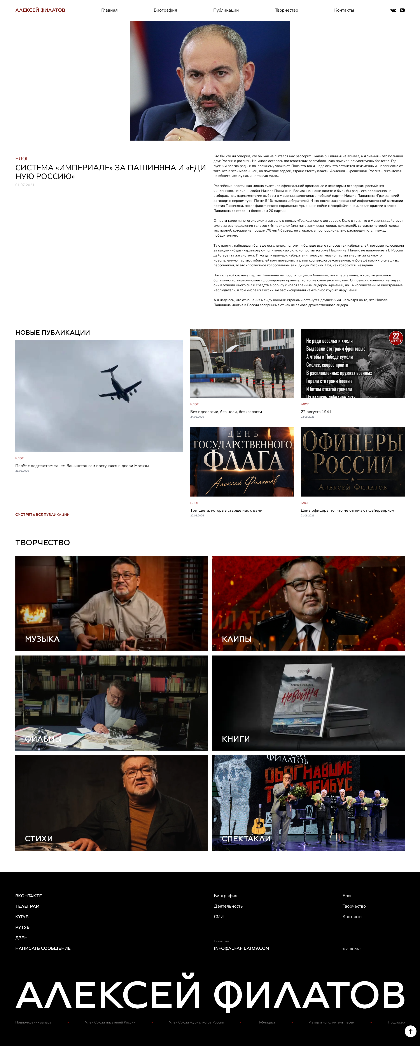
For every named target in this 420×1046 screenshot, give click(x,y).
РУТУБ (22, 927)
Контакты (344, 10)
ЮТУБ (21, 916)
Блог (347, 896)
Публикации (226, 10)
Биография (165, 10)
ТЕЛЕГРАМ (27, 906)
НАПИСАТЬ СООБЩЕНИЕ (43, 948)
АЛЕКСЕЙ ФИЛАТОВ (40, 10)
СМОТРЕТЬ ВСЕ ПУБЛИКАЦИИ (42, 515)
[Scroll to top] (410, 1031)
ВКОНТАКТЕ (28, 895)
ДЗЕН (21, 937)
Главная (109, 10)
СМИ (219, 917)
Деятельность (228, 906)
